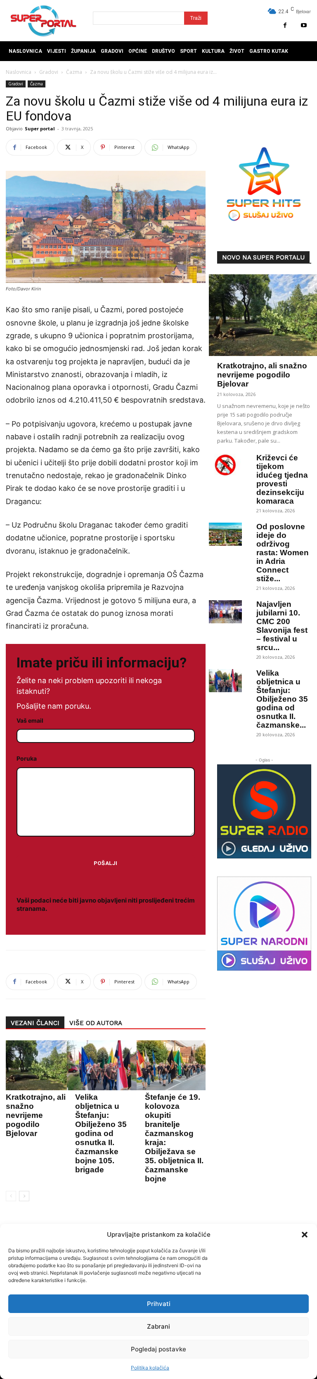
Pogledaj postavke (158, 1349)
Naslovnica (18, 71)
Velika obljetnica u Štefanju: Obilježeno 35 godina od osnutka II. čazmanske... (282, 699)
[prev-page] (11, 1196)
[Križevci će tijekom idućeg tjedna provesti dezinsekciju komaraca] (225, 465)
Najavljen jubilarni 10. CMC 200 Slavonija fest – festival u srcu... (282, 626)
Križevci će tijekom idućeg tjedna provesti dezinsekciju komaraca (282, 479)
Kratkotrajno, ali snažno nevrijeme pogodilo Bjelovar (36, 1115)
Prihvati (158, 1304)
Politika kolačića (150, 1368)
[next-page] (24, 1196)
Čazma (74, 71)
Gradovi (48, 71)
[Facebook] (285, 25)
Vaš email (30, 720)
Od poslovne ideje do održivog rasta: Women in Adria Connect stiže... (282, 552)
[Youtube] (303, 25)
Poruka (27, 758)
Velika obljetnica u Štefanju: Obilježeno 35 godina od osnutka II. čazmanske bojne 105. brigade (101, 1133)
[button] (304, 1234)
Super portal (40, 128)
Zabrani (158, 1326)
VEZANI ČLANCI (35, 1023)
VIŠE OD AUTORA (95, 1023)
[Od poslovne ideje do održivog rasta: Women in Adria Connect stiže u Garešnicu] (225, 534)
